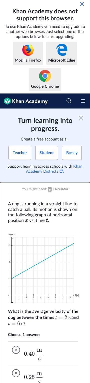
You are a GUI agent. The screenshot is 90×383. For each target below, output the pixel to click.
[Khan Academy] (24, 101)
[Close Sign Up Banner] (81, 118)
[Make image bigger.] (45, 266)
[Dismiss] (82, 4)
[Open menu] (83, 101)
